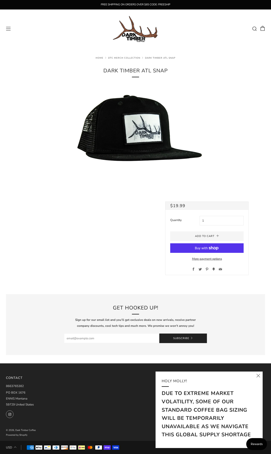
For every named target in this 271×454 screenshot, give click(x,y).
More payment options (207, 259)
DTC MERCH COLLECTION (124, 57)
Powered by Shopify (16, 435)
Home (99, 57)
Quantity (176, 220)
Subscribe (181, 338)
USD (9, 447)
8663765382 (15, 386)
